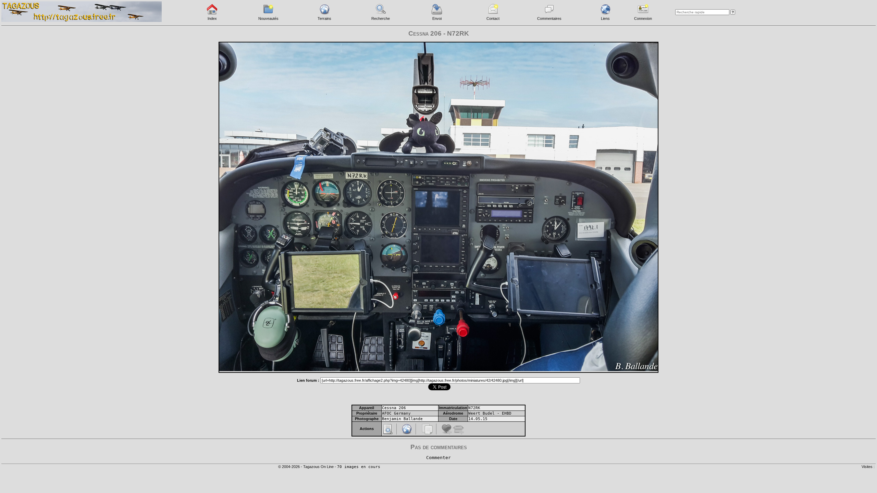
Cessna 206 (394, 408)
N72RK (474, 408)
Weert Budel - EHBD (489, 413)
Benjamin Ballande (402, 419)
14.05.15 (477, 419)
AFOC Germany (396, 413)
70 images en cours (358, 467)
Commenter (438, 457)
